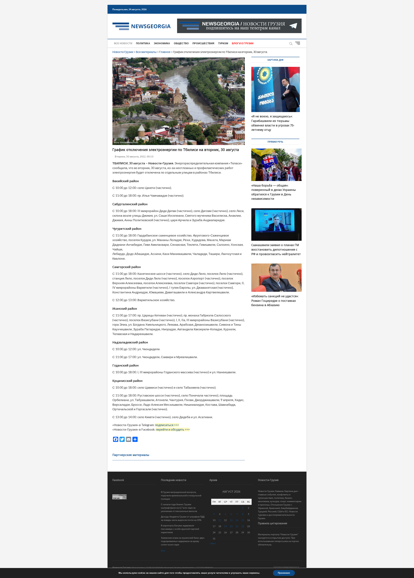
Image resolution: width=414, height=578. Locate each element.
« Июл (212, 543)
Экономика (162, 43)
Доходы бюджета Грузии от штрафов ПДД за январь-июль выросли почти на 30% (182, 518)
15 (242, 520)
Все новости (123, 43)
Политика (143, 43)
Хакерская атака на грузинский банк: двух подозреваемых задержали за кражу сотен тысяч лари (182, 541)
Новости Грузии (121, 567)
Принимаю (284, 572)
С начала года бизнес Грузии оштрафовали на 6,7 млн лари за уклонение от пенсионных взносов (179, 507)
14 (237, 520)
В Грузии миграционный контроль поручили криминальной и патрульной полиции (181, 495)
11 (219, 520)
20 (231, 526)
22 (242, 526)
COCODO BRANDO (204, 567)
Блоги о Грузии (243, 43)
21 (237, 526)
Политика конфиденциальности (286, 567)
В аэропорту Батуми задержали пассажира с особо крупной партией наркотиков (180, 529)
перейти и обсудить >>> (173, 429)
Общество (181, 43)
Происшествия (203, 43)
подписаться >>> (167, 425)
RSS (163, 550)
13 (231, 520)
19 (225, 526)
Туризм (223, 43)
